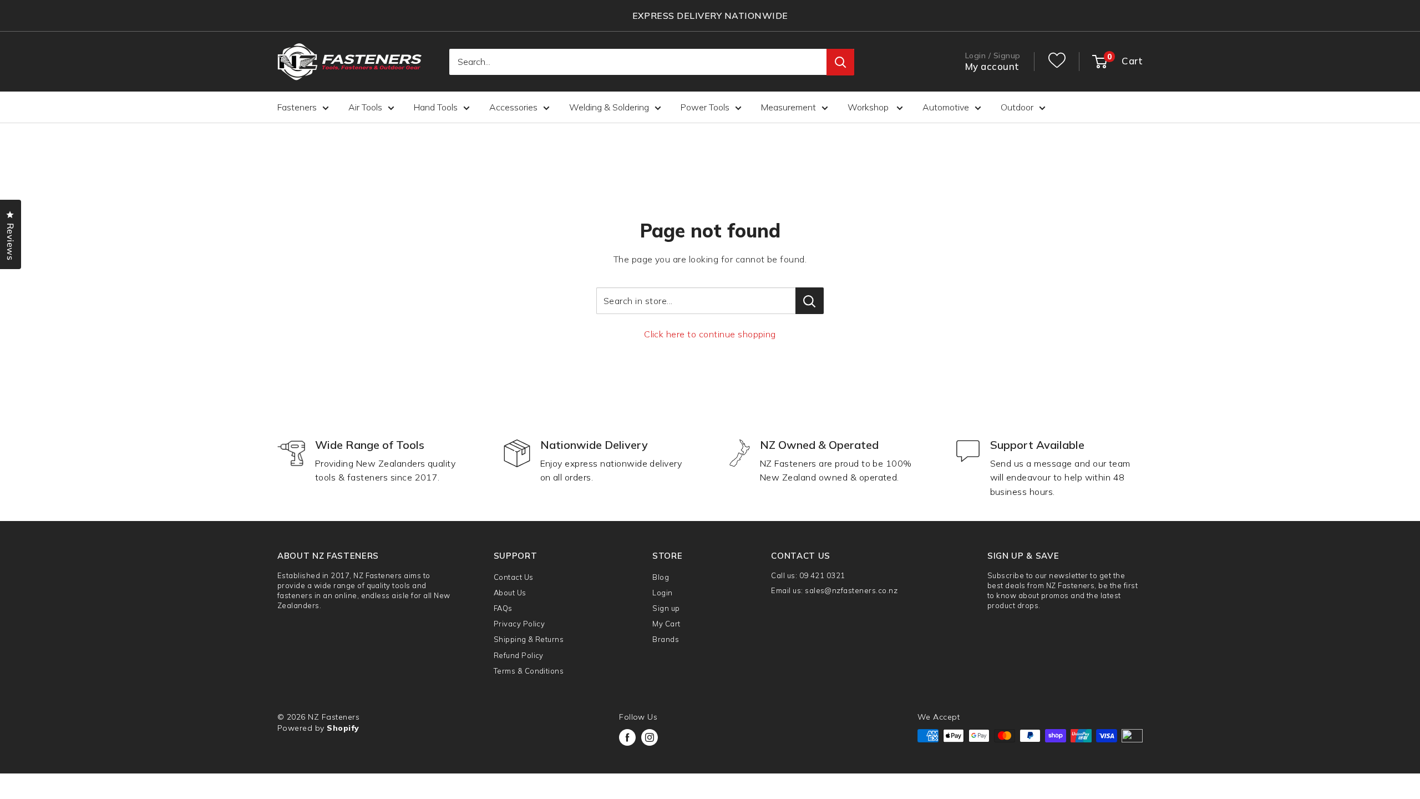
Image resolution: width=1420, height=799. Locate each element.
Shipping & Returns (529, 639)
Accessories (513, 107)
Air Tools (365, 107)
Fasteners (297, 107)
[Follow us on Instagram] (649, 737)
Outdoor (1017, 107)
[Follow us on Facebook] (627, 737)
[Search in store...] (809, 300)
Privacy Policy (519, 623)
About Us (510, 592)
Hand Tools (436, 107)
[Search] (840, 62)
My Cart (666, 623)
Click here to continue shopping (710, 334)
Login (662, 592)
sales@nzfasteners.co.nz (851, 590)
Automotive (945, 107)
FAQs (503, 608)
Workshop (869, 107)
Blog (660, 577)
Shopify (343, 728)
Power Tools (705, 107)
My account (992, 66)
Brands (665, 639)
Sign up (665, 608)
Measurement (788, 107)
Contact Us (514, 577)
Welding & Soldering (609, 107)
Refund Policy (519, 655)
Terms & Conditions (529, 670)
